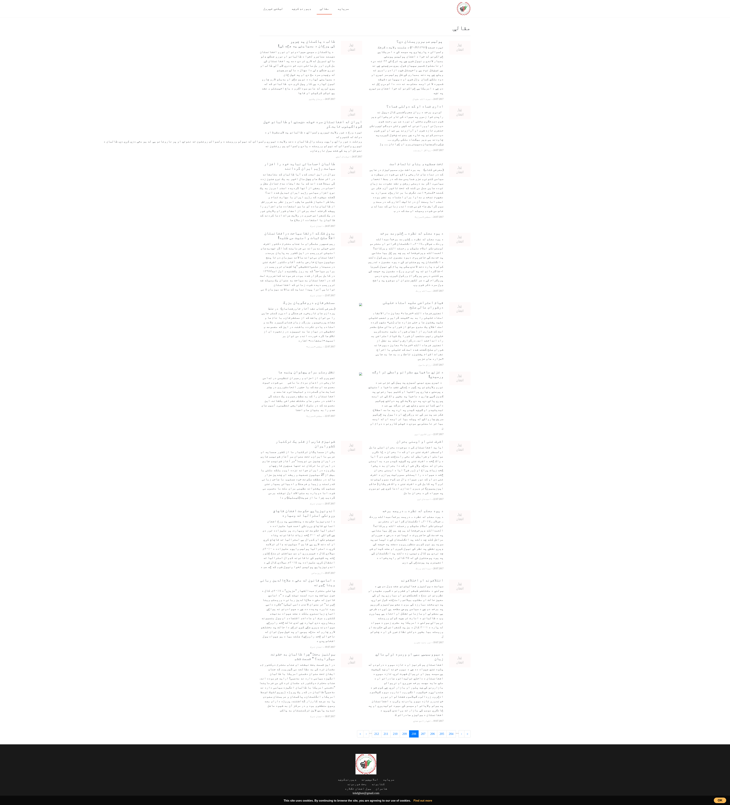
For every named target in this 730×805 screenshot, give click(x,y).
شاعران (381, 788)
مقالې (324, 8)
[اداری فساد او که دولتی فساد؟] (460, 112)
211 (386, 733)
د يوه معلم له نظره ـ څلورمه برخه (412, 233)
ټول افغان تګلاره (358, 788)
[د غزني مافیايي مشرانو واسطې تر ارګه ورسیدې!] (460, 377)
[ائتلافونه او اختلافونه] (460, 586)
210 (395, 733)
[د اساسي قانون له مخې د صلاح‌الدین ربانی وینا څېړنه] (351, 586)
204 (451, 733)
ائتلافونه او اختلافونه (422, 580)
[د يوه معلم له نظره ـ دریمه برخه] (460, 516)
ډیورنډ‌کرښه (347, 779)
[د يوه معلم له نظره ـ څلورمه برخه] (460, 239)
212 (376, 733)
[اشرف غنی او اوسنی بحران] (460, 447)
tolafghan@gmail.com (366, 793)
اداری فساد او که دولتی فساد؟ (415, 106)
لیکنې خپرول (273, 8)
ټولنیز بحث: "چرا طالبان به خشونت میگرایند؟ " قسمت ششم (303, 656)
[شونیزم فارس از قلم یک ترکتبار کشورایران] (351, 447)
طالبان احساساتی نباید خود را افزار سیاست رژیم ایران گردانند (299, 166)
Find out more (422, 800)
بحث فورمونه (357, 784)
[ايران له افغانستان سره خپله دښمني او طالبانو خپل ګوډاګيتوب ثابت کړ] (351, 112)
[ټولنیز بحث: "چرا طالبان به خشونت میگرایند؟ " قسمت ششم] (351, 660)
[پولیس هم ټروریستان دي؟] (460, 47)
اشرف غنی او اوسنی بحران (420, 441)
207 (423, 733)
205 (442, 733)
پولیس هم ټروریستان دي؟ (420, 41)
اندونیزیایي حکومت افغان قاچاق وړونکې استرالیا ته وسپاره (304, 513)
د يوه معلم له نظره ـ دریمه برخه (413, 510)
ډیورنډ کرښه (301, 8)
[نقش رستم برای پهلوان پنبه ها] (360, 373)
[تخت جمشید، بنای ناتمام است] (460, 169)
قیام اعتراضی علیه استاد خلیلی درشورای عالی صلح (413, 304)
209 (404, 733)
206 (432, 733)
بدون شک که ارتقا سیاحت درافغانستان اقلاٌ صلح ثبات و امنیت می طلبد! (299, 235)
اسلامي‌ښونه (369, 779)
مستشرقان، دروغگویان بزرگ (308, 302)
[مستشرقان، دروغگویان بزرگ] (360, 304)
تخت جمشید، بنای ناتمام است (416, 163)
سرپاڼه (343, 8)
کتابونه (378, 784)
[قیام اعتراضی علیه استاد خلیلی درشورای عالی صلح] (460, 308)
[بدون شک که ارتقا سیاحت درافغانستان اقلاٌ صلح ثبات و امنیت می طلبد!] (351, 239)
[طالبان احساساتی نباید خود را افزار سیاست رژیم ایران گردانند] (351, 169)
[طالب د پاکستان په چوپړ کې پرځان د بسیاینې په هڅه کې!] (351, 47)
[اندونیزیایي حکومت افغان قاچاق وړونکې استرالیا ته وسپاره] (351, 516)
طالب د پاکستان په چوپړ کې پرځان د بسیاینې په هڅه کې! (306, 43)
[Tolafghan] (464, 8)
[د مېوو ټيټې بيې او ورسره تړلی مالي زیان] (460, 660)
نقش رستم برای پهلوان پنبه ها (306, 372)
